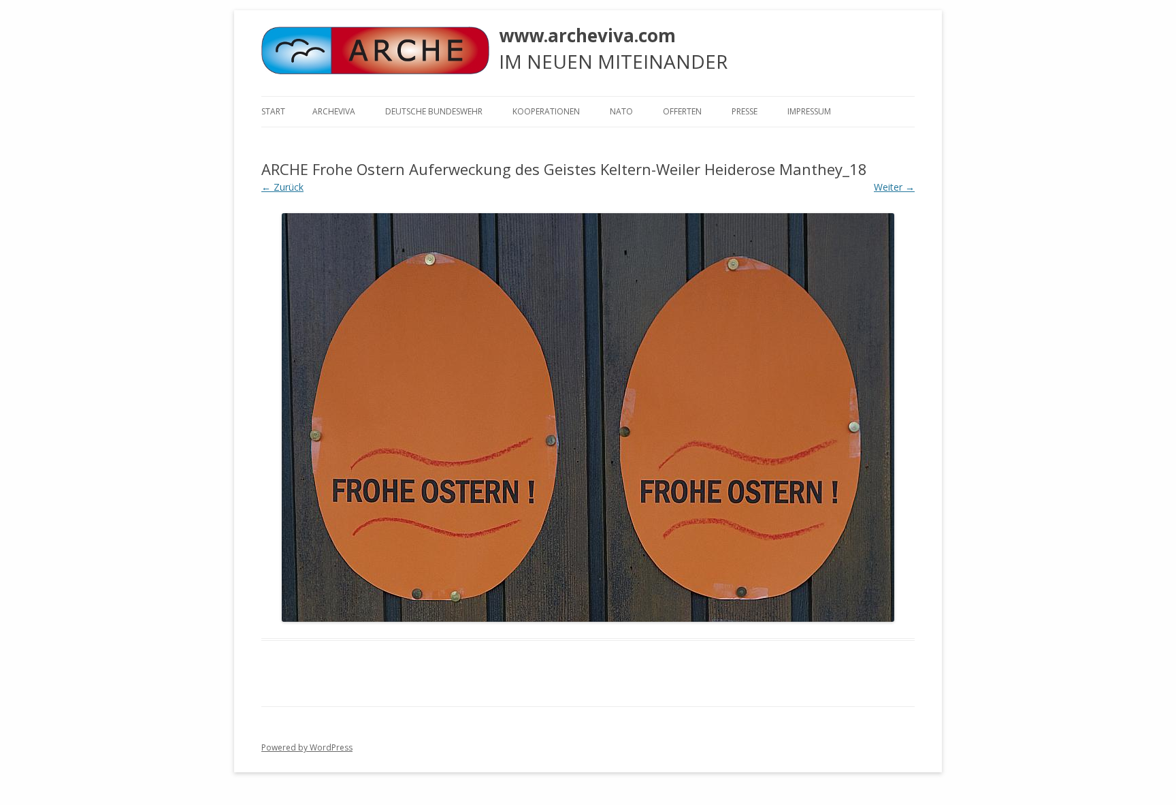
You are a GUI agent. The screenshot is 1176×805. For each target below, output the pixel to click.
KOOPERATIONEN (546, 111)
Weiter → (894, 186)
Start (273, 111)
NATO (621, 111)
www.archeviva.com (587, 35)
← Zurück (282, 186)
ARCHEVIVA (333, 111)
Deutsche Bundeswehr (434, 111)
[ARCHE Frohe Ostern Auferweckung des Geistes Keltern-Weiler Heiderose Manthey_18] (588, 417)
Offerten (682, 111)
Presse (744, 111)
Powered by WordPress (307, 747)
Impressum (809, 111)
